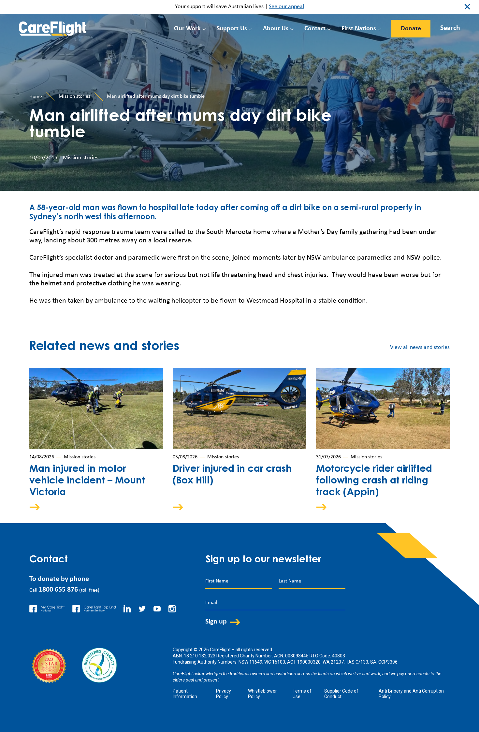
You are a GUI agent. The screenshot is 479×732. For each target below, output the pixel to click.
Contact (315, 28)
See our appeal (286, 7)
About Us (275, 28)
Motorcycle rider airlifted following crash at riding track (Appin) (374, 481)
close (467, 6)
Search (450, 28)
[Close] (443, 26)
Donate (411, 28)
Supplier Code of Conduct (341, 693)
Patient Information (185, 693)
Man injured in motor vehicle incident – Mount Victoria (87, 481)
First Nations (358, 28)
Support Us (232, 28)
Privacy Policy (223, 693)
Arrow (39, 507)
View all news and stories (420, 347)
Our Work (187, 28)
